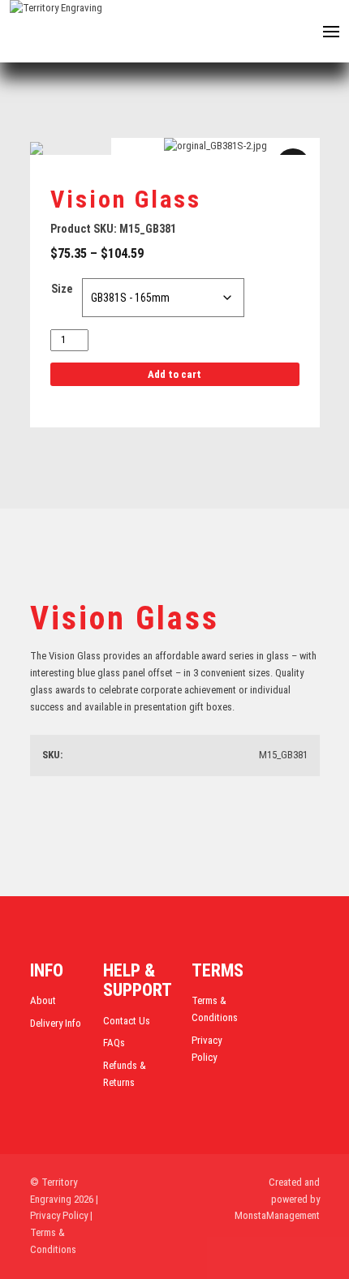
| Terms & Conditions (61, 1232)
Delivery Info (55, 1023)
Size (61, 288)
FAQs (114, 1043)
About (43, 1000)
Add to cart (174, 374)
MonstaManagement (277, 1215)
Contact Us (126, 1021)
